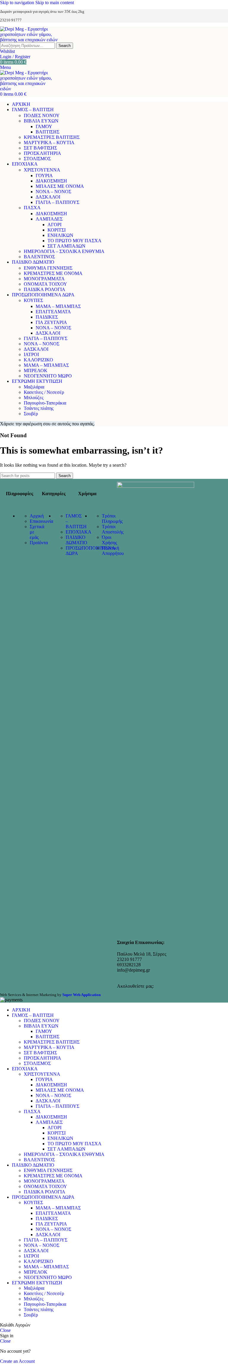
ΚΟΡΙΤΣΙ (57, 229)
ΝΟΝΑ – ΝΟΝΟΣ (53, 191)
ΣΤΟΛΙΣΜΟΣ (37, 158)
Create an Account (17, 1361)
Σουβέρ (31, 413)
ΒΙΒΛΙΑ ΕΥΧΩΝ (41, 120)
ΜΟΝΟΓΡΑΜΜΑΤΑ (44, 278)
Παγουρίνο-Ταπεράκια (45, 402)
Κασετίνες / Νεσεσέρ (44, 392)
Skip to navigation (17, 2)
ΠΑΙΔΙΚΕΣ (47, 317)
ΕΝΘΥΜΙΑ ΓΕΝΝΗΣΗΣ (48, 267)
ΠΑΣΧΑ (32, 207)
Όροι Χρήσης (109, 540)
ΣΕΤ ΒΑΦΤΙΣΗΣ (40, 147)
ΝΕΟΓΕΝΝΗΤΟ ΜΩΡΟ (48, 375)
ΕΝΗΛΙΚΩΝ (60, 235)
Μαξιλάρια (34, 386)
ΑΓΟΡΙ (54, 224)
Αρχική (37, 515)
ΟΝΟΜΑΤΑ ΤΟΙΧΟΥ (45, 284)
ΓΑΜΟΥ (44, 126)
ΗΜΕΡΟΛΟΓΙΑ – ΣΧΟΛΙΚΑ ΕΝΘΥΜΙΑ (64, 251)
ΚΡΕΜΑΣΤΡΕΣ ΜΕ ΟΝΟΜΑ (53, 273)
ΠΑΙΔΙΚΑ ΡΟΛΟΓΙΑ (44, 289)
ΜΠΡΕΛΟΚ (36, 370)
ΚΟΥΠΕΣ (33, 300)
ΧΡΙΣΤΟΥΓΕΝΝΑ (42, 169)
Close (5, 1330)
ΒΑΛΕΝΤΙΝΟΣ (39, 256)
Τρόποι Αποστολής (113, 529)
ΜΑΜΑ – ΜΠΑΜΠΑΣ (58, 306)
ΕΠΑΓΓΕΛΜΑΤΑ (53, 311)
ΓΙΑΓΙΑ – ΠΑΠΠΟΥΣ (57, 202)
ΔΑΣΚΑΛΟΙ (48, 196)
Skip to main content (54, 2)
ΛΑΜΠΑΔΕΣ (49, 218)
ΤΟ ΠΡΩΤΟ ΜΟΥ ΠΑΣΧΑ (75, 240)
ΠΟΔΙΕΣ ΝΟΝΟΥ (42, 115)
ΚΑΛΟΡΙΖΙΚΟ (38, 359)
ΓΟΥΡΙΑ (44, 175)
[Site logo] (31, 39)
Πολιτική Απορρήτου (113, 550)
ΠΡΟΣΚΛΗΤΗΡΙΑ (42, 153)
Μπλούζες (33, 397)
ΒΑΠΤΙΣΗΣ (47, 131)
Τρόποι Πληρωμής (112, 518)
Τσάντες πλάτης (38, 408)
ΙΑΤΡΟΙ (31, 354)
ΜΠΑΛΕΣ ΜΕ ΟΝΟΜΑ (60, 186)
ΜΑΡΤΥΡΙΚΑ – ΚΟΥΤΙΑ (49, 142)
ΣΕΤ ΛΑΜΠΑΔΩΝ (67, 245)
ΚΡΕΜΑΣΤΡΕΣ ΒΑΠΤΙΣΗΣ (52, 137)
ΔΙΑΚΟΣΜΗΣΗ (51, 180)
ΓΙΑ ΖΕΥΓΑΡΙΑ (51, 322)
